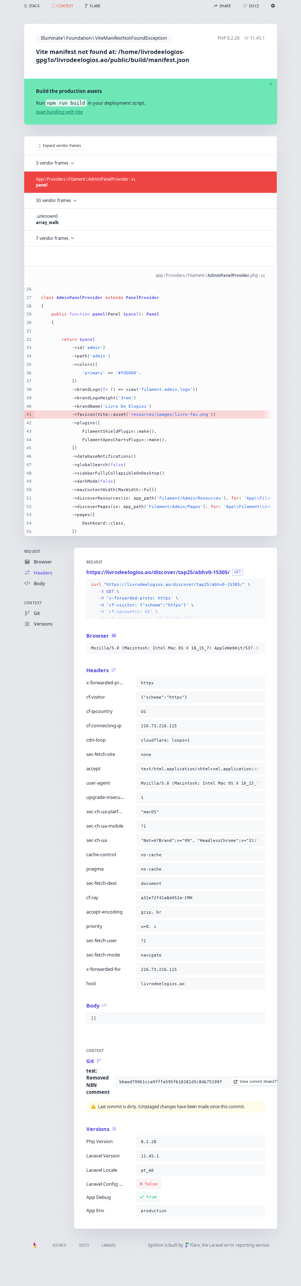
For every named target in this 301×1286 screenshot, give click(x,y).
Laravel (109, 1245)
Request (32, 551)
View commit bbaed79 (259, 1081)
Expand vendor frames (62, 145)
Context (33, 603)
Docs (84, 1245)
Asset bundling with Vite (59, 112)
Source (59, 1245)
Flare (195, 1245)
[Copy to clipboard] (258, 584)
